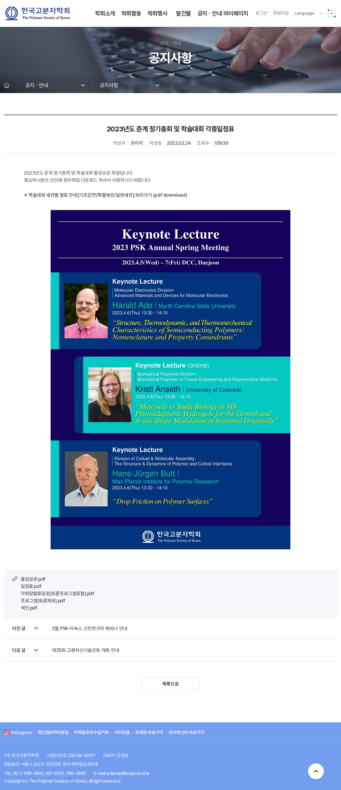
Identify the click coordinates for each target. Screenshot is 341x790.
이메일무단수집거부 (91, 732)
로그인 (261, 13)
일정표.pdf (31, 586)
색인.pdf (29, 608)
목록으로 (170, 684)
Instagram (21, 732)
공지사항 (109, 85)
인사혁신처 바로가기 (187, 732)
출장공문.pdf (33, 579)
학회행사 (157, 13)
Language (304, 13)
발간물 (183, 13)
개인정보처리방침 (52, 732)
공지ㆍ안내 (209, 13)
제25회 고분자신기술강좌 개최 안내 (85, 650)
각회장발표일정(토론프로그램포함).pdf (57, 593)
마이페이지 (236, 13)
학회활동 (131, 13)
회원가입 (281, 13)
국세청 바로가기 (149, 732)
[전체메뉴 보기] (332, 13)
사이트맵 (122, 732)
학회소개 (105, 13)
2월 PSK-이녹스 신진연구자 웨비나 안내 (89, 628)
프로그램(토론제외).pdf (43, 600)
